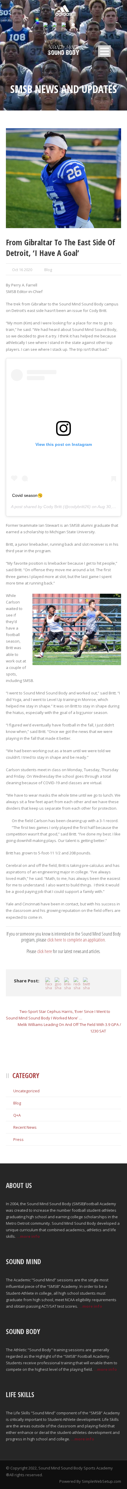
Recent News (25, 1127)
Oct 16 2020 (22, 269)
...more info (28, 1236)
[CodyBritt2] (63, 178)
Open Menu (104, 51)
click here (44, 951)
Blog (48, 269)
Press (18, 1139)
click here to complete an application (76, 939)
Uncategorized (26, 1090)
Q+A (17, 1115)
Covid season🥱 (27, 495)
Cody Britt (52, 506)
